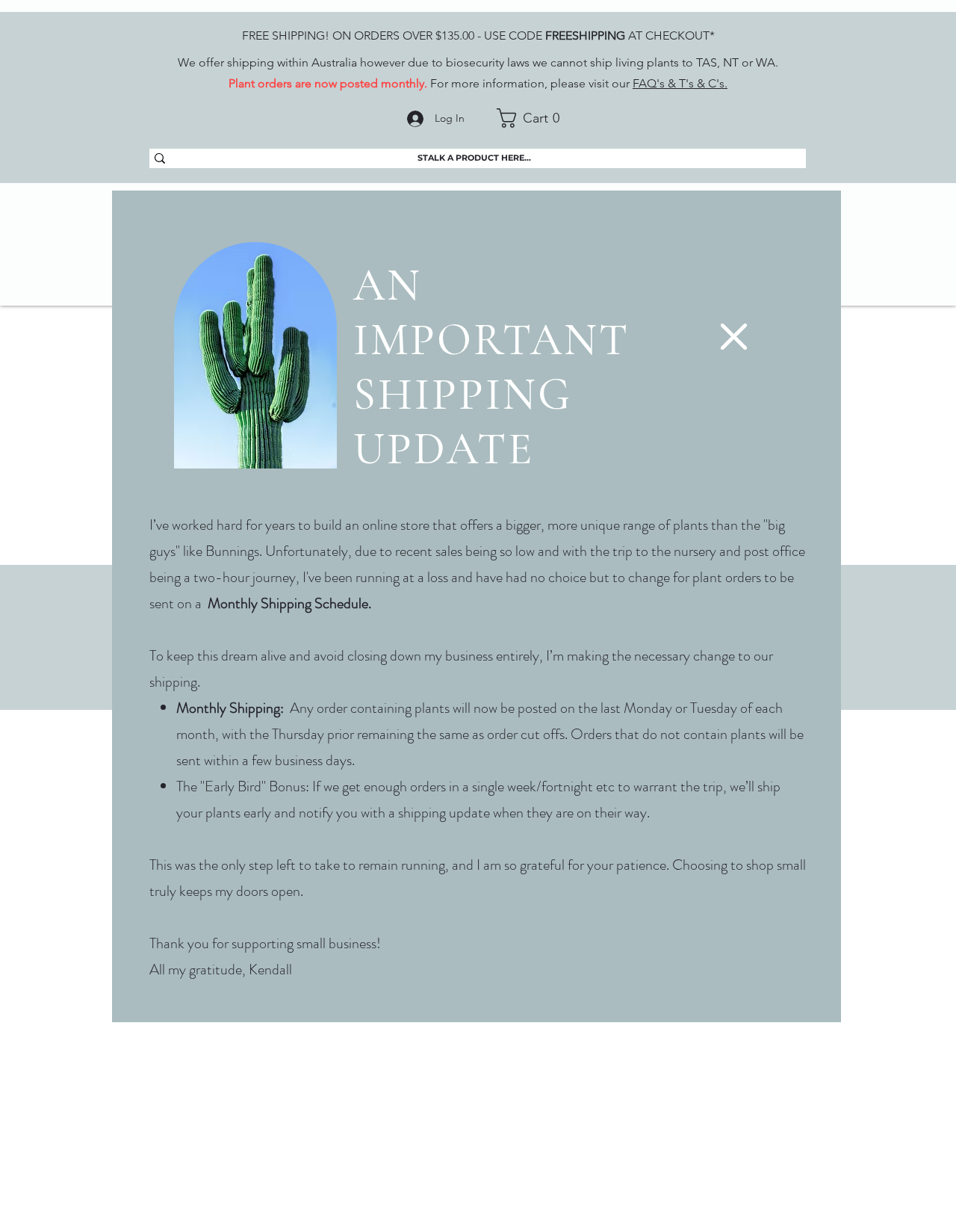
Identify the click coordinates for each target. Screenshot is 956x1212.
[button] (734, 337)
